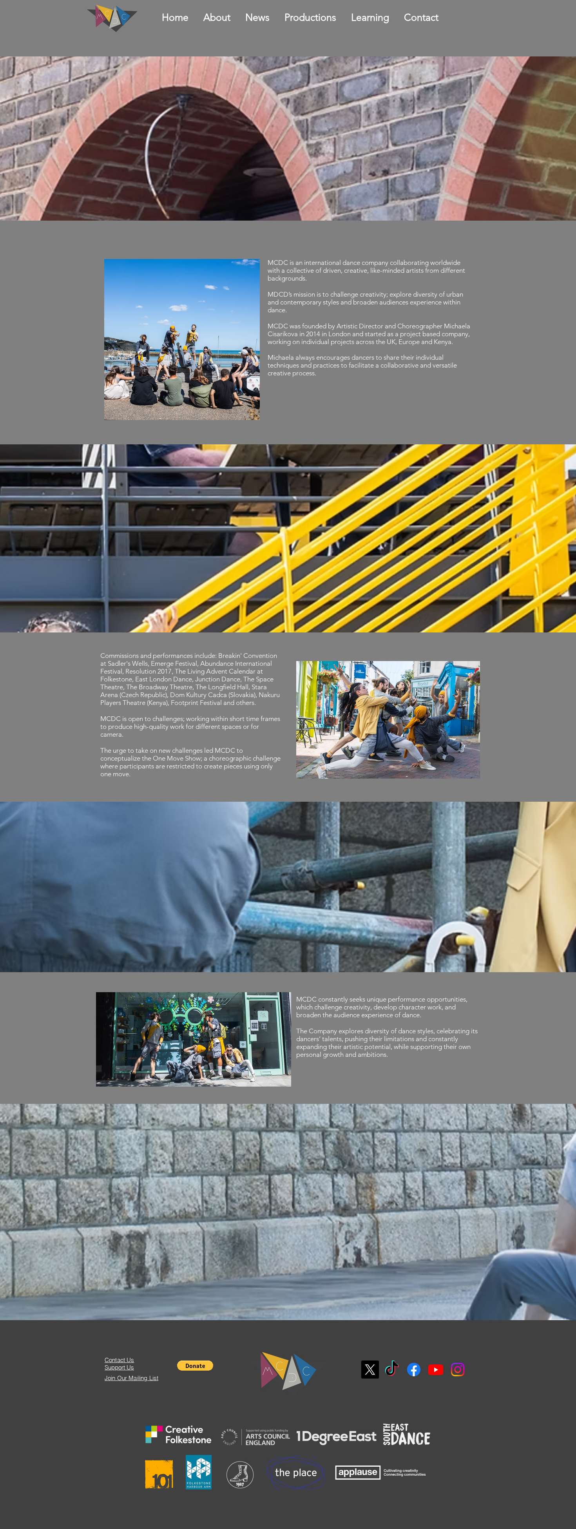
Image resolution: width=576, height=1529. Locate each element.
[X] (370, 1370)
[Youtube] (436, 1370)
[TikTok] (392, 1370)
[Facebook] (414, 1370)
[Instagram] (458, 1370)
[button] (195, 1366)
